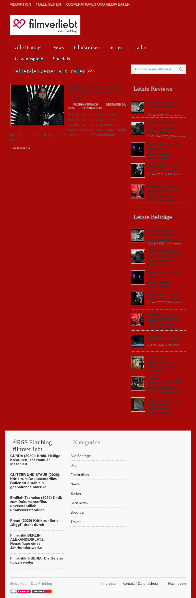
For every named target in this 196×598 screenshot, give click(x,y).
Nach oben (177, 583)
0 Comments (92, 107)
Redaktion (20, 4)
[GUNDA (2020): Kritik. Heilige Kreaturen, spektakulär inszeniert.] (138, 113)
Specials (61, 58)
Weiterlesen (21, 148)
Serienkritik (79, 503)
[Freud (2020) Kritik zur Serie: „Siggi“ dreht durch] (138, 176)
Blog (74, 465)
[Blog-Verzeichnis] (20, 592)
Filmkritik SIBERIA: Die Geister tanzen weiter (36, 560)
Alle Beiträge (29, 47)
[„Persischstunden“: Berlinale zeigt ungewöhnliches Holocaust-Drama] (138, 410)
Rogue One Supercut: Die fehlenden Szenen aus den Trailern (94, 92)
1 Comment (173, 344)
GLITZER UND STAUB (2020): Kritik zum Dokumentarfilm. (164, 128)
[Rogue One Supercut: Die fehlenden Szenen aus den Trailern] (37, 127)
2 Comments (174, 115)
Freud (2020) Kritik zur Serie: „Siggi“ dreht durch (35, 522)
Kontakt (128, 583)
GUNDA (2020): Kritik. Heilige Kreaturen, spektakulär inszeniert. (164, 106)
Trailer (139, 47)
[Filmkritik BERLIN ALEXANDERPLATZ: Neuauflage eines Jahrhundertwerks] (138, 198)
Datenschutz (148, 583)
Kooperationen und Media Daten (97, 4)
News (58, 47)
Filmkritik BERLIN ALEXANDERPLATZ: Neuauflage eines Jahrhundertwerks (27, 541)
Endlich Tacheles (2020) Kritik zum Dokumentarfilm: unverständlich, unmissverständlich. (156, 282)
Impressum (110, 583)
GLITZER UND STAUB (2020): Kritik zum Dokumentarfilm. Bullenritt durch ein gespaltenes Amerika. (155, 261)
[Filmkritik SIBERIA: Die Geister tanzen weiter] (138, 347)
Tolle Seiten (48, 4)
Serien (116, 47)
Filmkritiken (87, 47)
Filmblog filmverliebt (32, 445)
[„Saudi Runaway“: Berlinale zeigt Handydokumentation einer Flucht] (138, 368)
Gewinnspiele (29, 58)
